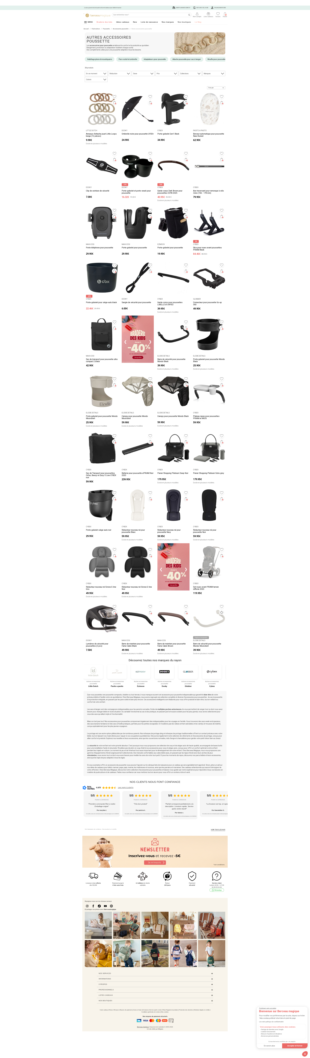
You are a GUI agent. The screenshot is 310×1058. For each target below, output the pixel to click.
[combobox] (216, 87)
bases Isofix (217, 746)
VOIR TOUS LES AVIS (218, 830)
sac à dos (145, 712)
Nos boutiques (184, 22)
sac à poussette (216, 697)
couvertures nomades (157, 738)
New (135, 22)
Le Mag (198, 22)
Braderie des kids (104, 22)
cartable (127, 712)
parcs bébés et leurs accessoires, (208, 755)
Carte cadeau (104, 1010)
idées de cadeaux (97, 767)
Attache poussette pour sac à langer (186, 59)
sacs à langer (95, 709)
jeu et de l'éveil (127, 750)
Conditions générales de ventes (150, 1012)
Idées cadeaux (122, 22)
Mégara (160, 1029)
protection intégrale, (98, 700)
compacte (118, 695)
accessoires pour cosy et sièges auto (163, 748)
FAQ (163, 1010)
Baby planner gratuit (183, 7)
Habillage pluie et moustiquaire (99, 59)
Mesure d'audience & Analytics (271, 1034)
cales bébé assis (163, 753)
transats (140, 753)
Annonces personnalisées (270, 1036)
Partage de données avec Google (272, 1029)
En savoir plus (269, 1046)
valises (177, 724)
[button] (305, 1054)
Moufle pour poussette (216, 59)
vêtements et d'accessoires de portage (197, 736)
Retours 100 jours (202, 7)
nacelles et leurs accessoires (127, 738)
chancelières (182, 738)
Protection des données (186, 1010)
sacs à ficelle (118, 724)
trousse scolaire (176, 712)
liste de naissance (161, 765)
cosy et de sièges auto (178, 746)
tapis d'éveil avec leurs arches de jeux (198, 753)
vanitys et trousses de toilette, (209, 724)
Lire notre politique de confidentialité (271, 1022)
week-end (209, 721)
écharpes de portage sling (153, 733)
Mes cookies (165, 1012)
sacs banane (95, 724)
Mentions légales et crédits (202, 1010)
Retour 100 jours (114, 1010)
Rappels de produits (172, 1010)
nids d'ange (170, 738)
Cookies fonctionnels (268, 1032)
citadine (125, 695)
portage (92, 733)
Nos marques (168, 22)
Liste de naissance (149, 22)
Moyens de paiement (126, 1010)
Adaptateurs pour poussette (155, 59)
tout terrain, (135, 695)
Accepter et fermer (294, 1046)
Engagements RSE (220, 7)
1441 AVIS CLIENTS (125, 788)
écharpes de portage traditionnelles (179, 733)
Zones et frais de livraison (140, 1010)
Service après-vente (155, 1010)
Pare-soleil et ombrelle (128, 59)
